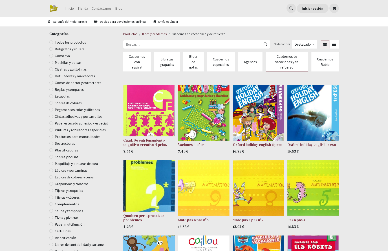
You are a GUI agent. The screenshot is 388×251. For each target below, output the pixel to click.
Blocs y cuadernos (154, 34)
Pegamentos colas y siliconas (77, 109)
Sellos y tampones (69, 211)
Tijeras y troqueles (69, 190)
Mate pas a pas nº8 (193, 219)
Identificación (65, 237)
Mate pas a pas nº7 (248, 219)
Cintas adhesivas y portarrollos (78, 116)
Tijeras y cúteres (67, 197)
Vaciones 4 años (191, 144)
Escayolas (62, 96)
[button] (291, 8)
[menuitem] (70, 8)
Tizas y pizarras (67, 217)
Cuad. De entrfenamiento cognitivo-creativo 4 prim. (145, 142)
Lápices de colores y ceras (74, 177)
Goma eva (62, 55)
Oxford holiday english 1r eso (311, 144)
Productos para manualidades (77, 136)
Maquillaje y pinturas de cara (76, 163)
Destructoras (65, 143)
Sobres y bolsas (66, 157)
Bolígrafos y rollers (69, 49)
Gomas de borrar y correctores (78, 82)
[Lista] (334, 44)
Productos (130, 34)
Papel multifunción (69, 224)
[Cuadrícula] (325, 44)
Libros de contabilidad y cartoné (79, 244)
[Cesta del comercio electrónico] (334, 8)
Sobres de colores (68, 103)
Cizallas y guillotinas (71, 69)
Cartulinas (63, 231)
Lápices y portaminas (71, 170)
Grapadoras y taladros (71, 184)
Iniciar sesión (312, 8)
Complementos (67, 204)
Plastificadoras (66, 150)
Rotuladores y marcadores (75, 76)
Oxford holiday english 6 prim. (258, 144)
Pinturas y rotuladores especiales (80, 130)
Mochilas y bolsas (68, 62)
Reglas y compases (69, 89)
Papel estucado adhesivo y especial (81, 123)
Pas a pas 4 (296, 219)
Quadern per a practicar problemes (143, 217)
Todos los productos (70, 42)
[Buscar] (265, 44)
